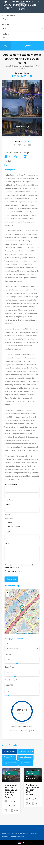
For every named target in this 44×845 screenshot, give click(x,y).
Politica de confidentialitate (13, 837)
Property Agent (25, 763)
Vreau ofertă (10, 519)
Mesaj (7, 543)
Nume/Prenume (11, 485)
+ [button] (7, 592)
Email (7, 532)
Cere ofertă (11, 579)
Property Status (10, 763)
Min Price (5, 25)
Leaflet (19, 633)
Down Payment (11, 680)
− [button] (7, 595)
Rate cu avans (14, 527)
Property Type (9, 757)
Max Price (5, 34)
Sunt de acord (14, 571)
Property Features (26, 751)
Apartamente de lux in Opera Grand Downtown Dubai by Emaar (11, 791)
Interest (8, 654)
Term (7, 643)
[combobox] (22, 29)
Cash (10, 523)
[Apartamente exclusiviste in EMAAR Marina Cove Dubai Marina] (22, 608)
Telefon (7, 504)
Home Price (9, 667)
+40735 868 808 (24, 14)
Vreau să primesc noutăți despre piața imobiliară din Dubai (19, 566)
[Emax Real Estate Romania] (22, 9)
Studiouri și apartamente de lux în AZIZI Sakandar (32, 790)
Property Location (25, 757)
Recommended (9, 751)
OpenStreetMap (27, 633)
